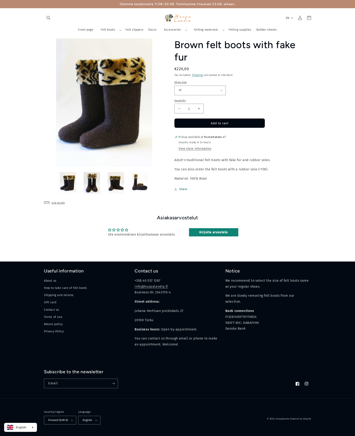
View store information (195, 148)
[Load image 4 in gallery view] (140, 183)
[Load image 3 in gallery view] (116, 183)
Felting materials (206, 29)
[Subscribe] (113, 383)
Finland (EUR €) (58, 420)
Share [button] (183, 189)
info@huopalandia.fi (151, 286)
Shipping (197, 75)
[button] (48, 17)
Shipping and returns (59, 295)
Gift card (50, 302)
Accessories (172, 29)
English (87, 420)
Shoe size (180, 82)
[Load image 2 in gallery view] (92, 183)
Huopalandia (282, 419)
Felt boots (108, 29)
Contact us (51, 310)
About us (50, 281)
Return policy (53, 324)
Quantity (180, 100)
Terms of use (53, 317)
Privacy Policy (54, 331)
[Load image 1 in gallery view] (68, 183)
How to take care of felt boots (65, 288)
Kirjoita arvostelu (213, 232)
